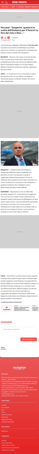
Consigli (3, 405)
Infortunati (4, 417)
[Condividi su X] (8, 37)
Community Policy (6, 443)
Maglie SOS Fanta (6, 419)
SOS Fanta (4, 7)
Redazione (4, 431)
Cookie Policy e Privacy (8, 445)
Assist (3, 412)
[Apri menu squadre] (6, 2)
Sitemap (3, 440)
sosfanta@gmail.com (7, 394)
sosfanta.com (9, 381)
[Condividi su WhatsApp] (2, 37)
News (13, 7)
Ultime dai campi (6, 414)
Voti (2, 410)
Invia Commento (29, 339)
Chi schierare (5, 407)
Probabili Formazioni (7, 422)
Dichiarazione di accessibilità (10, 447)
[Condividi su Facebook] (5, 37)
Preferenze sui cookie (7, 450)
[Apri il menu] (2, 2)
